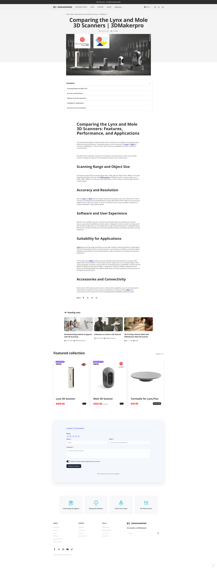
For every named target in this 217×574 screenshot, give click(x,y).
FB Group (55, 536)
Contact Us (81, 533)
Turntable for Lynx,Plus (144, 398)
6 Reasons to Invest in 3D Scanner (107, 334)
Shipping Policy (105, 527)
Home (68, 14)
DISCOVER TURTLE (81, 7)
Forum (54, 533)
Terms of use (105, 533)
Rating (68, 433)
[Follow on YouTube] (67, 549)
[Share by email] (96, 297)
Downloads (81, 527)
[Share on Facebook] (83, 297)
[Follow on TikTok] (72, 549)
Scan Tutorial (81, 530)
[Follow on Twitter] (59, 549)
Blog (72, 14)
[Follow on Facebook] (54, 549)
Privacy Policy (105, 536)
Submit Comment (73, 466)
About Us (55, 530)
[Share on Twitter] (87, 297)
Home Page (56, 527)
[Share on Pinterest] (92, 297)
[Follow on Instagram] (63, 549)
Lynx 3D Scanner (65, 398)
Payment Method (82, 536)
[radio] (67, 436)
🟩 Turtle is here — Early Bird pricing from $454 (108, 2)
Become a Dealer (57, 542)
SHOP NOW (157, 403)
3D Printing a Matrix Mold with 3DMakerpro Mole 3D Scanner (136, 335)
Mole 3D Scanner (103, 398)
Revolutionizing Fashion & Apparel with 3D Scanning (78, 335)
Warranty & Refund (106, 530)
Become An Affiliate (58, 539)
